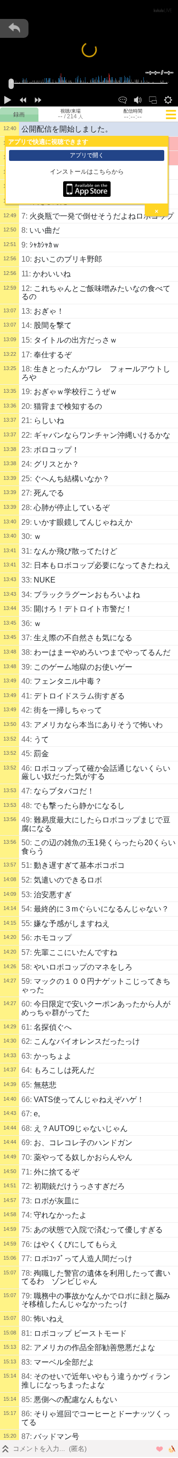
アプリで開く (87, 155)
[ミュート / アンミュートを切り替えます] (137, 99)
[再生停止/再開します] (7, 99)
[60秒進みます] (38, 99)
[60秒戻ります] (23, 99)
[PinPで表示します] (153, 99)
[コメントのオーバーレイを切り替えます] (122, 99)
